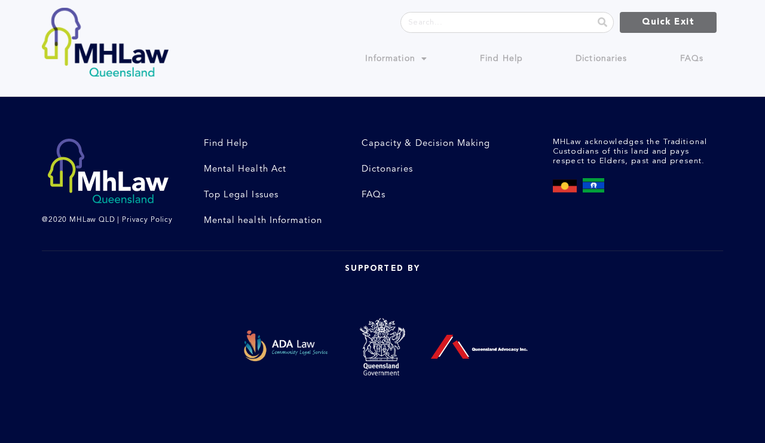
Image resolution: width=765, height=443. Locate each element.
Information (390, 58)
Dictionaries (601, 58)
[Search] (602, 22)
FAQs (691, 58)
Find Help (501, 58)
